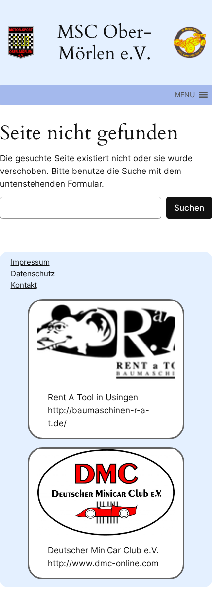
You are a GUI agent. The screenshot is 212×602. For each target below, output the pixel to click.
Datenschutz (33, 273)
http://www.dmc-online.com (103, 563)
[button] (185, 95)
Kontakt (24, 285)
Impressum (30, 262)
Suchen (189, 208)
